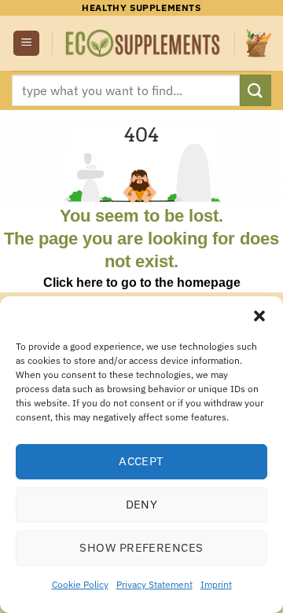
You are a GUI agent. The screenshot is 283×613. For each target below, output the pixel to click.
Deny (142, 504)
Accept (141, 460)
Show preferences (141, 547)
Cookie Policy (80, 584)
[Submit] (255, 90)
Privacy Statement (154, 584)
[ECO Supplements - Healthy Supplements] (143, 43)
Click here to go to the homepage (142, 282)
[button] (259, 316)
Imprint (216, 584)
